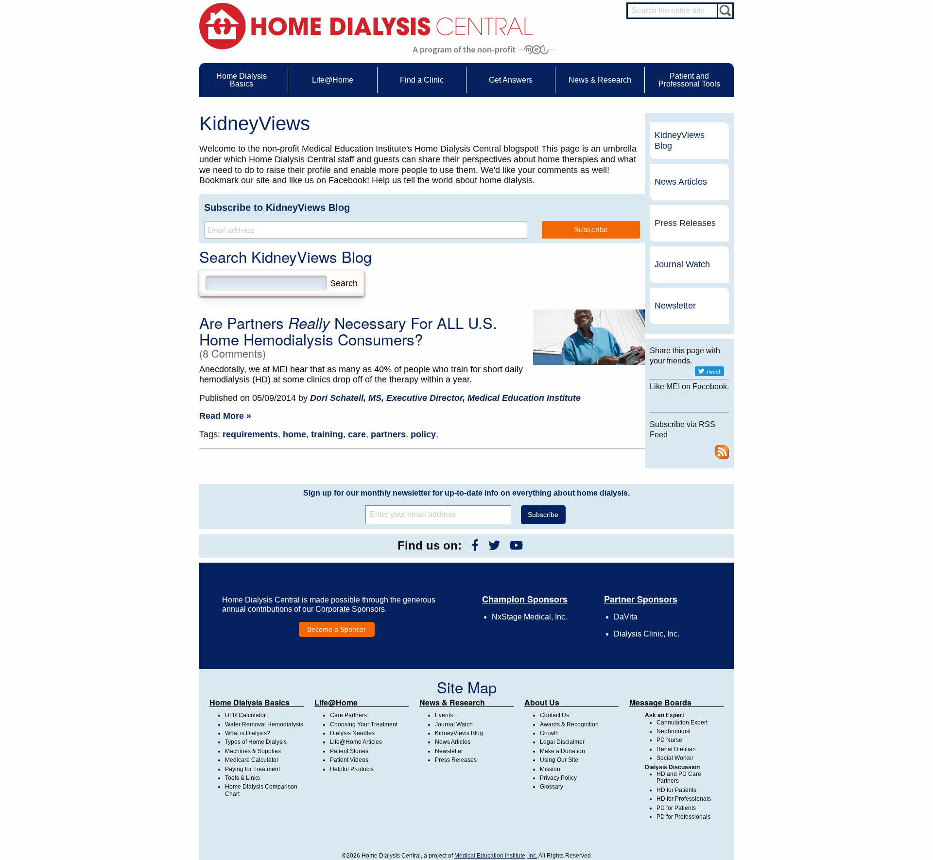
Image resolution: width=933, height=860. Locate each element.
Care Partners (348, 715)
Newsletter (675, 305)
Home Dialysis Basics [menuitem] (241, 80)
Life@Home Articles (356, 742)
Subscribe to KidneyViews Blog (277, 207)
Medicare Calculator (251, 760)
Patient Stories (349, 751)
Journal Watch (682, 264)
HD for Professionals (684, 798)
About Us (541, 702)
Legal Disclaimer (562, 742)
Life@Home (336, 702)
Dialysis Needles (352, 733)
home (294, 434)
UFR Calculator (245, 715)
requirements (250, 434)
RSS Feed (722, 452)
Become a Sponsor (336, 629)
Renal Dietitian (676, 749)
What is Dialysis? (247, 733)
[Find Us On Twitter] (494, 545)
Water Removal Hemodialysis (264, 724)
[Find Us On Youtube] (516, 545)
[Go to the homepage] (366, 25)
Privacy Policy (558, 777)
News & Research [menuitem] (600, 80)
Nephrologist (674, 731)
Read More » (225, 416)
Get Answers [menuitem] (511, 80)
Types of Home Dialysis (256, 742)
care (357, 434)
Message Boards (660, 702)
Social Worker (675, 758)
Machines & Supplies (253, 751)
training (327, 434)
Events (444, 715)
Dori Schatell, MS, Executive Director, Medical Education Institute (445, 398)
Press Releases (685, 223)
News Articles (681, 182)
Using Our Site (559, 760)
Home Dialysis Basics (249, 702)
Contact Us (554, 715)
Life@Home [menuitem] (332, 80)
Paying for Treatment (252, 769)
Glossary (551, 786)
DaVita (626, 617)
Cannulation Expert (682, 722)
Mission (550, 769)
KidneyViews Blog (680, 140)
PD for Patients (676, 808)
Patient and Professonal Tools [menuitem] (689, 80)
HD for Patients (676, 790)
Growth (549, 733)
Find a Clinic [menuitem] (422, 80)
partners (388, 434)
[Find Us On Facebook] (475, 545)
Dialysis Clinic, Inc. (646, 634)
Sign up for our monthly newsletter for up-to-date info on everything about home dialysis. (466, 493)
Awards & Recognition (569, 724)
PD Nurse (669, 740)
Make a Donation (562, 751)
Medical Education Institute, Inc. (495, 855)
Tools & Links (242, 777)
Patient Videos (349, 760)
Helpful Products (352, 769)
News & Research (452, 702)
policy (423, 434)
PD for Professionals (683, 816)
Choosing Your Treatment (363, 724)
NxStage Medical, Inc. (529, 617)
